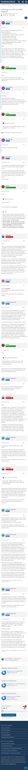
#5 (23, 144)
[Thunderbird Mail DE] (7, 1)
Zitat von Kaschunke (9, 123)
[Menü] (26, 1)
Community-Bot (8, 658)
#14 (23, 442)
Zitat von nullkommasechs (11, 357)
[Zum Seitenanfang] (25, 768)
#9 (23, 285)
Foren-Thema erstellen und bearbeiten (9, 750)
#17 (23, 540)
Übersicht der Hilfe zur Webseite (7, 743)
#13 (23, 402)
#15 (23, 473)
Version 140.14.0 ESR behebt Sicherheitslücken (13, 697)
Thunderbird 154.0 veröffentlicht (14, 671)
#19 (23, 619)
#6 (23, 162)
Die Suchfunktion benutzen (6, 746)
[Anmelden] (22, 2)
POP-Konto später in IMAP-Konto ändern (12, 132)
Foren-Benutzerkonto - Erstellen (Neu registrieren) (11, 748)
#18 (23, 594)
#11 (23, 350)
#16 (23, 515)
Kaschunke (5, 13)
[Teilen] (26, 18)
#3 (23, 93)
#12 (23, 383)
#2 (23, 72)
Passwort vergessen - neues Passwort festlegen (10, 753)
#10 (23, 307)
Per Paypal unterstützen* (9, 715)
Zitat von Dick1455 (9, 199)
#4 (23, 119)
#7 (23, 191)
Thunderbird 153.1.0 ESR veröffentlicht (16, 683)
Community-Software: (8, 764)
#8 (23, 240)
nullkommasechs (16, 580)
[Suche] (19, 1)
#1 (23, 27)
